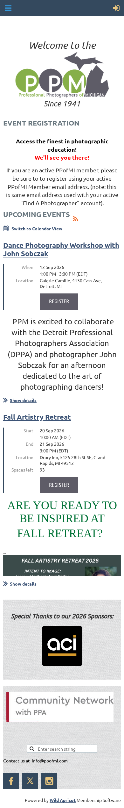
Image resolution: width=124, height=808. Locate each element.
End (29, 444)
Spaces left (22, 470)
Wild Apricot (63, 800)
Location (24, 280)
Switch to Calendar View (36, 228)
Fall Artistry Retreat (37, 417)
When (27, 267)
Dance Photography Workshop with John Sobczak (61, 249)
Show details (23, 400)
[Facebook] (11, 781)
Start (28, 430)
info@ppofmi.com (50, 760)
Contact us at (16, 760)
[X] (30, 781)
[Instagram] (49, 781)
